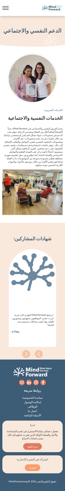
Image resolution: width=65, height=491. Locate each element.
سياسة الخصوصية (32, 397)
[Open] (5, 8)
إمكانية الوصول (32, 402)
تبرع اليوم (32, 446)
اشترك (32, 467)
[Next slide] (39, 354)
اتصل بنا (32, 411)
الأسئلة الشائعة (32, 415)
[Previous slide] (26, 354)
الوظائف (32, 406)
